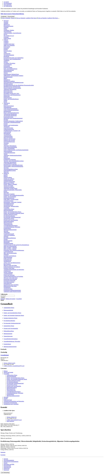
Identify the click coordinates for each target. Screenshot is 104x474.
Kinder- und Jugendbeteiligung (11, 99)
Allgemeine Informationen (10, 89)
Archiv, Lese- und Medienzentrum (12, 262)
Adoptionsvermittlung (9, 187)
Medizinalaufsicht (8, 222)
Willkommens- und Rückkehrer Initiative (13, 75)
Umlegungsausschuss (9, 129)
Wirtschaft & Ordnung (7, 103)
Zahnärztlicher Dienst (9, 218)
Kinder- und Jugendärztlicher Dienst (12, 211)
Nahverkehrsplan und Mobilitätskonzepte (13, 82)
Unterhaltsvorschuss (8, 200)
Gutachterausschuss (8, 128)
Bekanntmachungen (8, 26)
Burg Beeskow (7, 264)
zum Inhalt (6, 2)
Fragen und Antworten (9, 275)
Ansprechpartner (8, 64)
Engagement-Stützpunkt (9, 280)
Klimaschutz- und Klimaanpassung (12, 95)
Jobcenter (6, 231)
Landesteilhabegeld (8, 251)
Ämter (5, 52)
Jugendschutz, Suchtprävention (11, 206)
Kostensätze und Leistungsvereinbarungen (14, 250)
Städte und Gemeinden (9, 45)
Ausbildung (6, 60)
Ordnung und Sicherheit (9, 139)
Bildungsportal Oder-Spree (10, 286)
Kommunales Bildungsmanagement (12, 290)
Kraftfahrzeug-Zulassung (10, 159)
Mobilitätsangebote (8, 84)
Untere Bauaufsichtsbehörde (10, 108)
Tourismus (6, 143)
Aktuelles (6, 23)
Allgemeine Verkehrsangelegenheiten (13, 155)
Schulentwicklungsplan (9, 181)
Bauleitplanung (7, 111)
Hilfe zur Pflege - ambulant (10, 247)
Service (5, 34)
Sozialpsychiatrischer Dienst (10, 214)
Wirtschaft (6, 172)
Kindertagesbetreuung (9, 198)
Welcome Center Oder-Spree (11, 277)
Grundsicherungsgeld (9, 233)
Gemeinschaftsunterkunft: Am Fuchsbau (13, 276)
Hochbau (6, 119)
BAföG (5, 191)
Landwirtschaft (7, 132)
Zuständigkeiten (7, 107)
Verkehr (5, 154)
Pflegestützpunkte (8, 257)
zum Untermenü (7, 4)
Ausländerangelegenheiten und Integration (14, 269)
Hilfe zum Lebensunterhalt (10, 246)
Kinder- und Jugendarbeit (10, 196)
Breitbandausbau (8, 71)
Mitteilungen (7, 24)
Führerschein (7, 158)
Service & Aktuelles (6, 21)
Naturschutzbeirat (8, 151)
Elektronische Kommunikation (11, 461)
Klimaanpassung (8, 97)
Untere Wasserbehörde (9, 148)
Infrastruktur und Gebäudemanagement (13, 118)
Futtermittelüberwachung (10, 170)
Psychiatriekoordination (9, 216)
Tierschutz (6, 167)
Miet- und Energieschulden (10, 253)
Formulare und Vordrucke (10, 255)
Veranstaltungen (7, 31)
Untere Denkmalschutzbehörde (11, 110)
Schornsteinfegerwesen (9, 141)
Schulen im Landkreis (9, 178)
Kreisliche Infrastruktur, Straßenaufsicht (13, 121)
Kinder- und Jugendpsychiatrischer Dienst (14, 213)
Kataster (6, 123)
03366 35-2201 (9, 363)
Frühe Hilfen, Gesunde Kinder (11, 199)
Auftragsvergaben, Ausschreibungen (12, 33)
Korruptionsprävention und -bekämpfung (13, 57)
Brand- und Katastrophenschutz (11, 112)
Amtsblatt (6, 27)
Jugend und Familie (8, 185)
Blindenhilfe (7, 242)
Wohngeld (6, 254)
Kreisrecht (6, 48)
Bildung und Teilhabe (9, 183)
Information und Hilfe (9, 464)
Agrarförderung (7, 134)
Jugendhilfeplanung (8, 205)
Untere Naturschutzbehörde (10, 147)
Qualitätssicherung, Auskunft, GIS (12, 130)
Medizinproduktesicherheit (10, 229)
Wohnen (6, 73)
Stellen (5, 29)
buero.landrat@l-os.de (14, 420)
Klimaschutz (7, 96)
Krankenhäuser (7, 228)
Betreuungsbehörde (8, 210)
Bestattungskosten (8, 240)
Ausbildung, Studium (9, 30)
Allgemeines (7, 232)
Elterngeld (6, 192)
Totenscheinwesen (8, 224)
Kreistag (6, 49)
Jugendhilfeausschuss (9, 203)
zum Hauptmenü (8, 3)
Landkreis (6, 42)
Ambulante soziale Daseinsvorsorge (12, 291)
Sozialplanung (7, 287)
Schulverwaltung (8, 177)
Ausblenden (3, 16)
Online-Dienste (7, 38)
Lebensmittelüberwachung (10, 163)
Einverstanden (11, 16)
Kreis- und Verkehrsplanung (10, 68)
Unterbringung (7, 271)
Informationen (7, 133)
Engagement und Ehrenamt (10, 279)
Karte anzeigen (10, 421)
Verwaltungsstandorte (9, 55)
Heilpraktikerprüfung (9, 221)
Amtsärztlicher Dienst (9, 209)
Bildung (6, 176)
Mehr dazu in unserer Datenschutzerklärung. (12, 13)
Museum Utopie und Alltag (10, 265)
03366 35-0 (11, 417)
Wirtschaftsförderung (9, 70)
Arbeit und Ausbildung (9, 235)
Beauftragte (6, 56)
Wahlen (5, 100)
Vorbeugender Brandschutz (10, 114)
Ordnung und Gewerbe (9, 140)
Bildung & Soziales (6, 174)
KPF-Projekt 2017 (8, 90)
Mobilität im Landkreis (9, 81)
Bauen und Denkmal (9, 106)
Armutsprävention (8, 289)
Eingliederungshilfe (8, 243)
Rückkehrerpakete (8, 77)
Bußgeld (6, 156)
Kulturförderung (7, 260)
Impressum (6, 469)
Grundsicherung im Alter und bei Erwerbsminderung (16, 244)
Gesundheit (6, 207)
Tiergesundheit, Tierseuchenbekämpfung (13, 166)
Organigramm (7, 53)
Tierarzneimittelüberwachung (11, 169)
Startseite (3, 298)
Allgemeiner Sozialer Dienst (10, 188)
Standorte (6, 236)
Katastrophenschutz (8, 117)
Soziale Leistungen (8, 272)
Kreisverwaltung (8, 51)
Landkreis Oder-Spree (9, 44)
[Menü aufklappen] (58, 18)
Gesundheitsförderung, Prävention (12, 227)
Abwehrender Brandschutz (10, 115)
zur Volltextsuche (8, 6)
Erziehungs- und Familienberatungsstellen (14, 195)
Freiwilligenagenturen (9, 282)
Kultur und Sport (8, 258)
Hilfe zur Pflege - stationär (10, 249)
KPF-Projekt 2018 (8, 92)
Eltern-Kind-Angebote (9, 194)
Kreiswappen (7, 46)
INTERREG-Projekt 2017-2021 (11, 93)
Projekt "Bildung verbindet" (10, 184)
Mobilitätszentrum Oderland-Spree (12, 86)
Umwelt (6, 144)
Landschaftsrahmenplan (9, 152)
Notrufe (5, 463)
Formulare (6, 37)
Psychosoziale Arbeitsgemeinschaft (12, 217)
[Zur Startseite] (29, 18)
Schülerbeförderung (8, 180)
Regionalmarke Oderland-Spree (11, 74)
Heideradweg (7, 79)
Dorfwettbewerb (8, 283)
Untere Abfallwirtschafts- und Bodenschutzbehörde (16, 150)
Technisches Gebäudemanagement (12, 122)
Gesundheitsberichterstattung (11, 225)
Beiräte (5, 101)
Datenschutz (7, 468)
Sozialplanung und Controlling (11, 284)
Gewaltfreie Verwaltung (9, 63)
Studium (6, 62)
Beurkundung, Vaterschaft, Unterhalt (12, 202)
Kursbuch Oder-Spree (9, 268)
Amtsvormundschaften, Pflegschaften (13, 189)
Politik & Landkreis (6, 40)
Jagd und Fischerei (8, 137)
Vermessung (7, 126)
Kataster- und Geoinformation (11, 125)
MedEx (5, 78)
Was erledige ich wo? (9, 35)
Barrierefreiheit (7, 465)
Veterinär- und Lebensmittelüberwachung (14, 161)
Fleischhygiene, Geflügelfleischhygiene (13, 165)
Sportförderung (7, 261)
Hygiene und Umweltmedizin (11, 220)
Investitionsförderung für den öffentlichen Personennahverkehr (19, 85)
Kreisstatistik (7, 66)
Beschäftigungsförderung (10, 238)
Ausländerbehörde (8, 273)
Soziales (6, 239)
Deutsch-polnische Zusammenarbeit (12, 88)
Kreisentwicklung (8, 67)
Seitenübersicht (7, 467)
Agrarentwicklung (8, 136)
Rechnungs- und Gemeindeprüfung (12, 59)
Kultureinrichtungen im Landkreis (12, 266)
